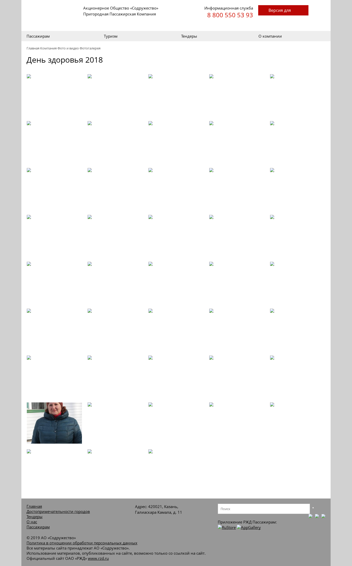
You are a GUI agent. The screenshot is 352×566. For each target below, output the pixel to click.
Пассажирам (38, 36)
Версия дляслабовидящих (283, 11)
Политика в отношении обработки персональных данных (82, 542)
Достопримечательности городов (58, 511)
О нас (32, 521)
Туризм (111, 36)
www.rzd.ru (98, 558)
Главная (33, 48)
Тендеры (189, 36)
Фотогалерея (90, 48)
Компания (48, 48)
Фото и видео (68, 48)
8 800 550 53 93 (230, 15)
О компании (270, 36)
